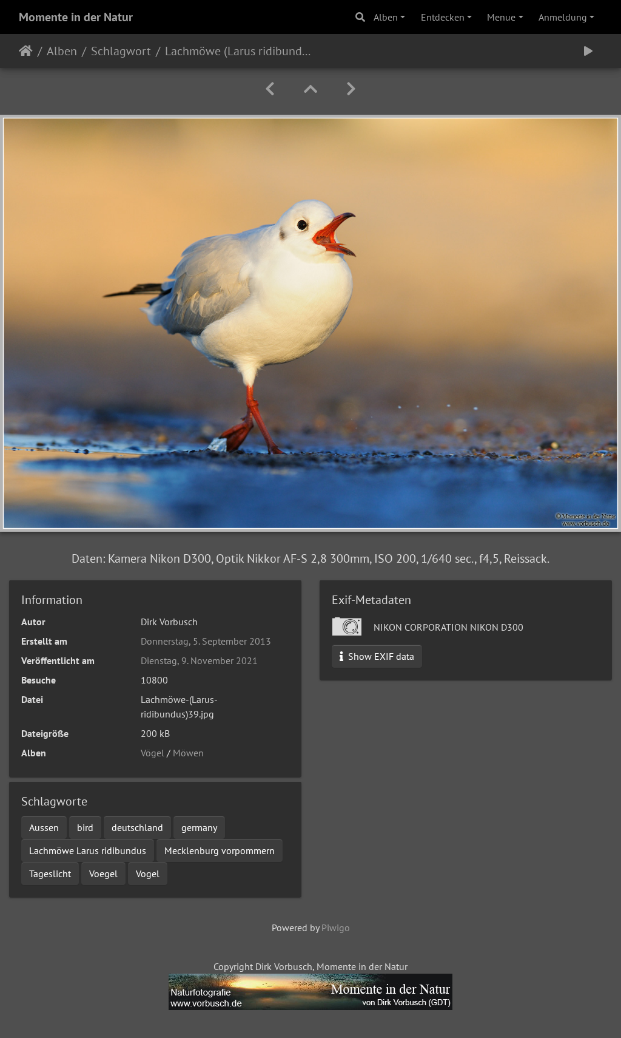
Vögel (152, 753)
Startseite (26, 51)
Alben (386, 17)
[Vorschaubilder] (310, 89)
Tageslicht (50, 873)
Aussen (44, 827)
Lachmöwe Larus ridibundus (87, 850)
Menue (501, 17)
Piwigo (335, 927)
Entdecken (443, 17)
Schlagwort (121, 51)
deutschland (137, 827)
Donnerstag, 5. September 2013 (206, 641)
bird (85, 827)
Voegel (103, 873)
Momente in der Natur (76, 17)
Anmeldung (563, 17)
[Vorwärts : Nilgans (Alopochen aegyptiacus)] (351, 89)
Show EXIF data (380, 656)
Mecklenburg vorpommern (219, 850)
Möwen (188, 753)
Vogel (147, 873)
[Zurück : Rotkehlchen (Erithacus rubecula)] (269, 89)
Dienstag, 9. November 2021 (199, 660)
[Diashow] (588, 51)
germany (199, 827)
